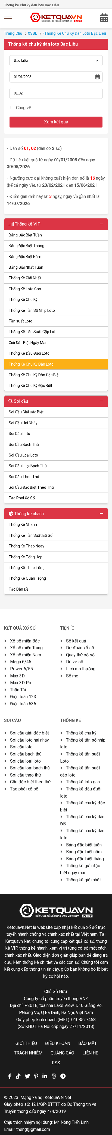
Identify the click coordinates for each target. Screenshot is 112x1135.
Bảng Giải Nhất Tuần (26, 267)
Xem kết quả (56, 122)
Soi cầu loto (21, 746)
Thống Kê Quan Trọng (27, 578)
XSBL (32, 33)
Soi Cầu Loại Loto (23, 455)
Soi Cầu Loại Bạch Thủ (28, 466)
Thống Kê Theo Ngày (26, 546)
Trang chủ (13, 33)
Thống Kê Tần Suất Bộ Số (30, 535)
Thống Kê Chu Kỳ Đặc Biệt (30, 385)
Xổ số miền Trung (26, 647)
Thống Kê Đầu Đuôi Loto (29, 353)
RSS (56, 1062)
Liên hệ (90, 1053)
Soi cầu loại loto (25, 761)
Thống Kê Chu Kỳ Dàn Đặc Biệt (34, 375)
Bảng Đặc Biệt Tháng (26, 246)
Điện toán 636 (23, 703)
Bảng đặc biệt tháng (85, 858)
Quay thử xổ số (80, 654)
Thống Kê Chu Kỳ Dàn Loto (31, 364)
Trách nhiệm (28, 1053)
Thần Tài (18, 689)
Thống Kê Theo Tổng (27, 567)
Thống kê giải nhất (83, 879)
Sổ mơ (72, 675)
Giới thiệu (26, 1043)
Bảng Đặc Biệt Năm (25, 256)
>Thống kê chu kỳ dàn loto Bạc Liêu (74, 33)
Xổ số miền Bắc (25, 641)
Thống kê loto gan (83, 781)
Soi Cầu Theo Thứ (24, 477)
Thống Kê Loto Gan (25, 289)
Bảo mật (87, 1043)
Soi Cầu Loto (19, 433)
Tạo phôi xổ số (24, 789)
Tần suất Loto (20, 321)
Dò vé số (74, 661)
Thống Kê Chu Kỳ (23, 299)
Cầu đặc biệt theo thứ (30, 781)
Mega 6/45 (20, 661)
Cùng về (23, 107)
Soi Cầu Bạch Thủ (24, 444)
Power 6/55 (21, 668)
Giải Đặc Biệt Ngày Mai (27, 342)
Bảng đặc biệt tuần (84, 844)
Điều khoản (57, 1043)
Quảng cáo (62, 1053)
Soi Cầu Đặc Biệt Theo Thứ (31, 487)
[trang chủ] (56, 20)
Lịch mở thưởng (80, 668)
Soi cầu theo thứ (25, 775)
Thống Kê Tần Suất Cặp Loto (33, 332)
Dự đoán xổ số (80, 647)
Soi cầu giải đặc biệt (29, 733)
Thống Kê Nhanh (23, 524)
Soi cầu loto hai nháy (29, 740)
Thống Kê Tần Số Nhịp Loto (32, 310)
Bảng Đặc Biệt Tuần (25, 235)
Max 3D (17, 675)
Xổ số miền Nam (25, 654)
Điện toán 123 (23, 696)
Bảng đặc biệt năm (84, 851)
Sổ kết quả (76, 641)
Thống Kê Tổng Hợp (25, 557)
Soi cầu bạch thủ (26, 754)
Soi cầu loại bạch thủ (30, 768)
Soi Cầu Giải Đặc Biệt (26, 412)
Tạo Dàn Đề (18, 589)
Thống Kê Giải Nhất (25, 278)
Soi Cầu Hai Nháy (23, 423)
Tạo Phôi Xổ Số (22, 498)
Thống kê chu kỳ (81, 733)
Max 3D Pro (21, 682)
